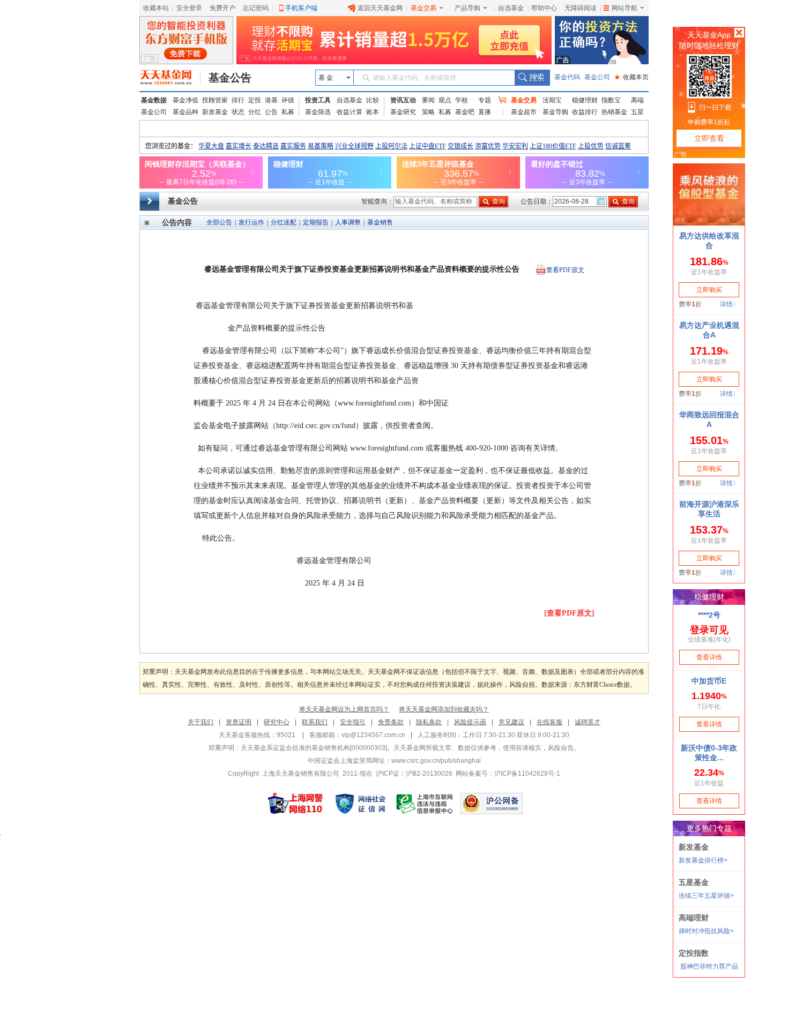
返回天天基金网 (380, 8)
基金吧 (464, 112)
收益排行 (585, 112)
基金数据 (154, 100)
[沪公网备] (491, 803)
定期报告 (316, 222)
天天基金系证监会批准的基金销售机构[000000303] (314, 748)
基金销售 (380, 222)
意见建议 (511, 722)
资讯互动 (403, 100)
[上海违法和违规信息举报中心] (425, 803)
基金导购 (555, 112)
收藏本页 (631, 77)
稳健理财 (585, 100)
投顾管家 (215, 100)
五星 (637, 112)
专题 (484, 100)
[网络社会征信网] (360, 803)
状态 (238, 112)
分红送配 (283, 222)
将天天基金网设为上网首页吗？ (344, 709)
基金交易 (423, 8)
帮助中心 (544, 8)
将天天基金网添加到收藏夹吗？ (444, 709)
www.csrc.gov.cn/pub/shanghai (436, 760)
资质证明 (238, 722)
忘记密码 (256, 8)
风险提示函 (470, 722)
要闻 (428, 100)
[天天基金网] (170, 78)
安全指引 (353, 722)
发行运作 (251, 222)
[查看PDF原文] (569, 613)
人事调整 (348, 222)
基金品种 (185, 112)
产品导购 (467, 8)
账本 (372, 112)
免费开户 (222, 8)
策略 (428, 112)
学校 (461, 100)
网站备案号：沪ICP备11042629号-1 (508, 773)
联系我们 (315, 722)
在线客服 (549, 722)
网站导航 (624, 8)
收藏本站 (156, 8)
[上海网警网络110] (295, 803)
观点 (444, 100)
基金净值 (185, 100)
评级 (287, 100)
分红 (254, 112)
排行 (238, 100)
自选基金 (511, 8)
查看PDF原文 (565, 270)
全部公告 (219, 222)
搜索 (532, 77)
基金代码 (567, 77)
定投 (254, 100)
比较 (372, 100)
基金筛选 (318, 112)
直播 (484, 112)
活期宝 (552, 100)
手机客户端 (301, 8)
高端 (637, 100)
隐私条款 (429, 722)
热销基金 (614, 112)
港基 (271, 100)
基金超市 (524, 112)
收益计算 (349, 112)
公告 (271, 112)
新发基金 (215, 112)
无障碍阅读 (580, 8)
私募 (287, 112)
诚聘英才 (587, 722)
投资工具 (318, 100)
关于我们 (200, 722)
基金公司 (597, 77)
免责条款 (391, 722)
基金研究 (403, 112)
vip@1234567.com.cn (373, 735)
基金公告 (230, 78)
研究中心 (276, 722)
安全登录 (189, 8)
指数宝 (611, 100)
